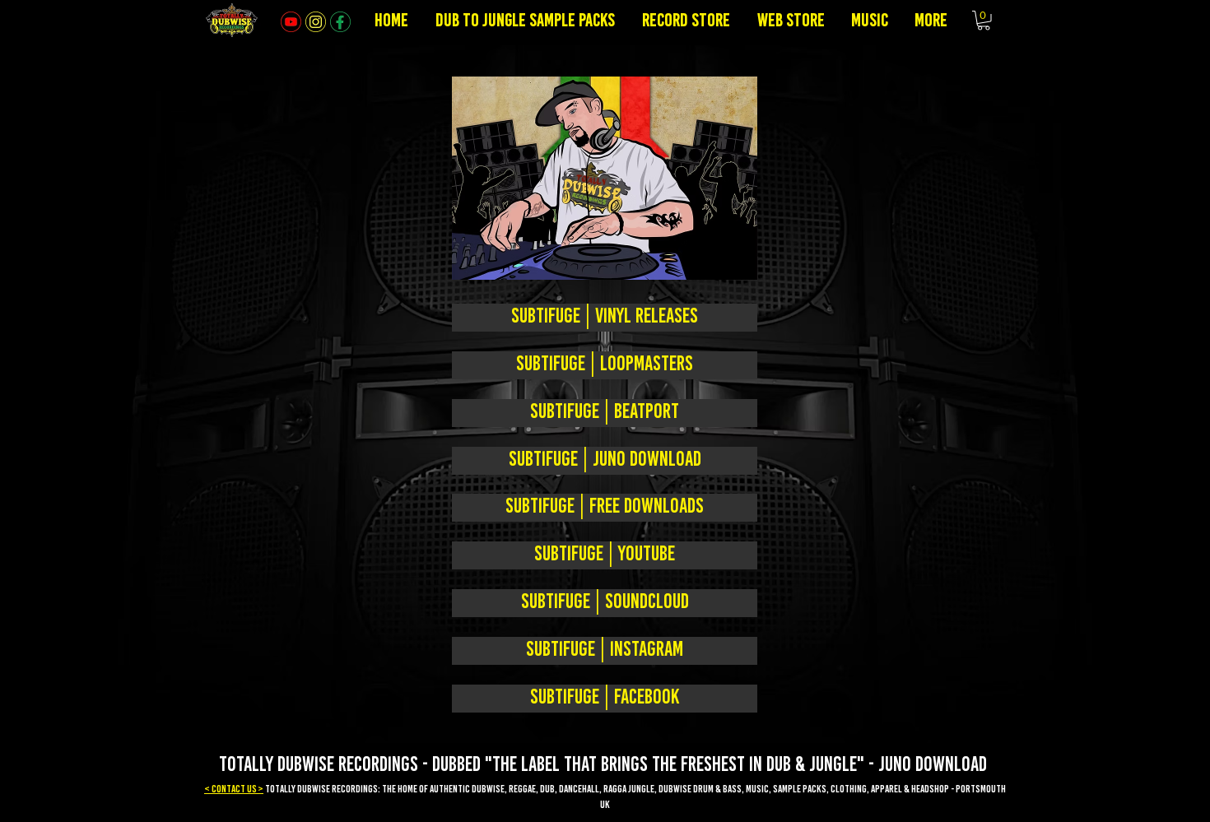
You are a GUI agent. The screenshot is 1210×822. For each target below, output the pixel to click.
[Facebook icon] (340, 22)
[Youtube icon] (291, 22)
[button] (983, 20)
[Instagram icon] (315, 22)
